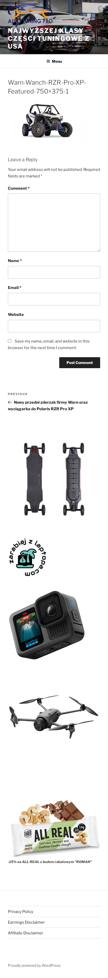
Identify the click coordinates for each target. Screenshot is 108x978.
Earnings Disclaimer (26, 922)
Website (16, 314)
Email (14, 287)
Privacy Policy (20, 911)
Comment (19, 188)
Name (15, 260)
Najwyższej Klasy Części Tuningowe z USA (49, 38)
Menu (57, 61)
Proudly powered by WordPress (34, 965)
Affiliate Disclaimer (25, 933)
